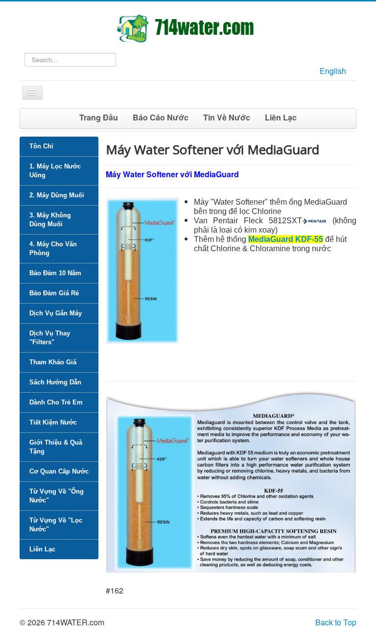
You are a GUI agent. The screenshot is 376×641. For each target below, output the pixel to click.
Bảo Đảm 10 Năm (55, 273)
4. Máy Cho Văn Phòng (53, 248)
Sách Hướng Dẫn (55, 382)
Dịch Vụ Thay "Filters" (49, 338)
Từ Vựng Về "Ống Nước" (56, 496)
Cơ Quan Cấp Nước (59, 471)
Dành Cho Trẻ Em (56, 402)
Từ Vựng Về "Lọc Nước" (55, 525)
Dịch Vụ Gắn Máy (55, 313)
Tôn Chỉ (41, 146)
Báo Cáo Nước (160, 117)
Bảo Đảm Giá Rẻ (54, 293)
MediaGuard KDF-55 (285, 239)
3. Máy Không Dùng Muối (50, 220)
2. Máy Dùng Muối (56, 195)
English (333, 70)
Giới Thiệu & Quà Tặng (55, 447)
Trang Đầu (98, 117)
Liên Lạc (281, 117)
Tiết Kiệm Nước (53, 422)
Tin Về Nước (226, 117)
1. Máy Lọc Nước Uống (55, 171)
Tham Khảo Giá (52, 362)
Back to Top (335, 622)
